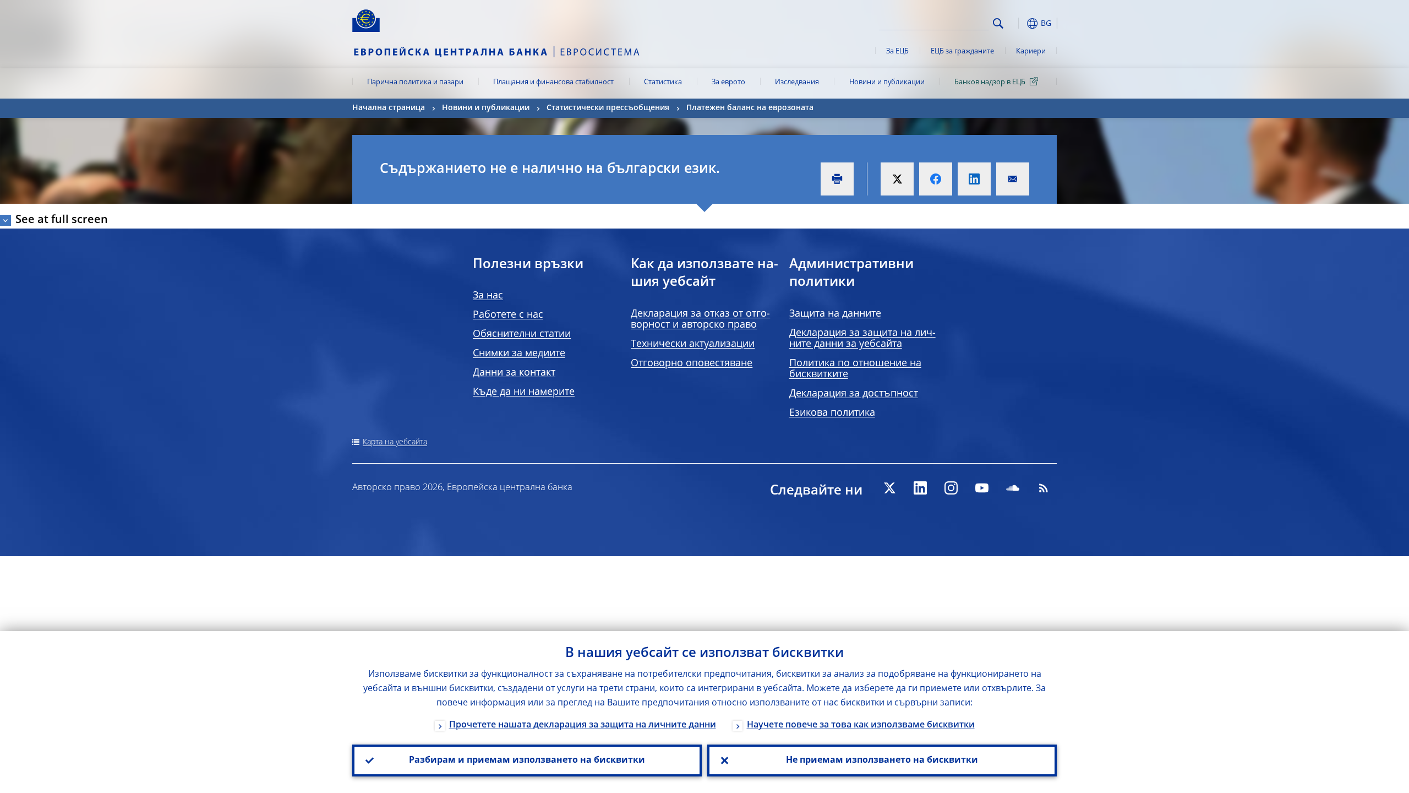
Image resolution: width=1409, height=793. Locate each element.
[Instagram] (951, 488)
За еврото (728, 82)
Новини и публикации (887, 82)
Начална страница (388, 108)
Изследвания (797, 82)
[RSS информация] (1043, 488)
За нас (488, 296)
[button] (1018, 23)
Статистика (663, 82)
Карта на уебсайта (395, 442)
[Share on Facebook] (935, 178)
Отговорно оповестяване (691, 363)
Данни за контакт (514, 373)
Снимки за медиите (519, 354)
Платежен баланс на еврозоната (749, 108)
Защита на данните (835, 314)
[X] (889, 488)
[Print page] (837, 178)
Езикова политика (832, 413)
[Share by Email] (1012, 178)
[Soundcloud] (1013, 488)
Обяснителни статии (522, 334)
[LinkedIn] (920, 488)
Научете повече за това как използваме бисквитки (861, 725)
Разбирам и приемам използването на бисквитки (527, 760)
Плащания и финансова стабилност (553, 82)
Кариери (1031, 51)
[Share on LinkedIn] (974, 178)
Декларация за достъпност (853, 394)
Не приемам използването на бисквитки (882, 760)
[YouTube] (982, 488)
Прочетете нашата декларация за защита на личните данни (582, 725)
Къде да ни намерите (524, 392)
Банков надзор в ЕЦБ (989, 82)
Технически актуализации (693, 344)
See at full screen (61, 220)
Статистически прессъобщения (608, 108)
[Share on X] (897, 178)
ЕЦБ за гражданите (962, 51)
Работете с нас (508, 315)
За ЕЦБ (897, 51)
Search (998, 23)
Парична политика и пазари (415, 82)
